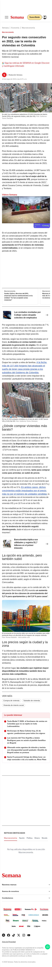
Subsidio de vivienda (31, 701)
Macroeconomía (28, 28)
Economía (15, 28)
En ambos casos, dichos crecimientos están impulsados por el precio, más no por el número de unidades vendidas (24, 490)
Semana (5, 28)
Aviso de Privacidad (11, 942)
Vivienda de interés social (13, 705)
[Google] (3, 935)
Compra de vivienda (11, 701)
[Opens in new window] (8, 935)
